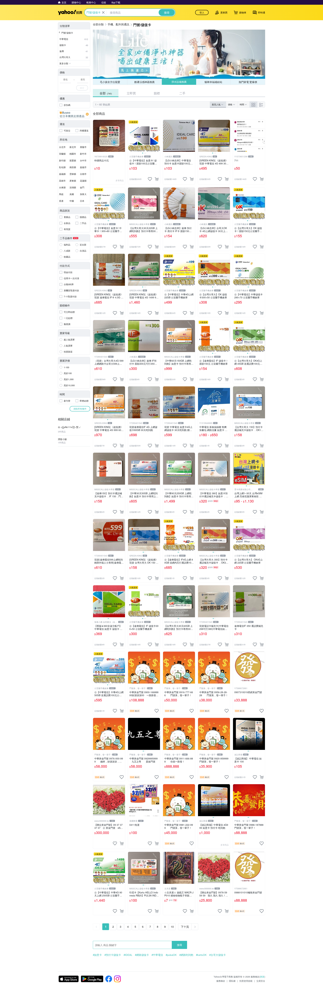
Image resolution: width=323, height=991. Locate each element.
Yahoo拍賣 (70, 12)
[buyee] (74, 114)
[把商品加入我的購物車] (157, 179)
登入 (202, 12)
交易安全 (260, 980)
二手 (182, 93)
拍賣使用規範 (246, 980)
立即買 (131, 93)
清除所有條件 (79, 408)
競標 (157, 93)
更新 (262, 976)
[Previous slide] (130, 136)
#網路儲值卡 (142, 955)
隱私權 (232, 980)
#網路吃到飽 (186, 955)
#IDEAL (128, 955)
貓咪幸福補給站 (213, 81)
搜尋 (179, 945)
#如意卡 (97, 955)
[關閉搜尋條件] (103, 12)
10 (172, 927)
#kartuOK (201, 955)
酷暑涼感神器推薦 (144, 82)
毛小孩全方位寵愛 (110, 82)
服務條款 (220, 980)
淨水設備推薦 (178, 82)
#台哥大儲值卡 (217, 955)
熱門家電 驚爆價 (248, 82)
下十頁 (185, 927)
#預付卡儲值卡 (112, 955)
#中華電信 (157, 955)
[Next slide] (158, 136)
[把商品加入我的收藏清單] (150, 179)
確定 (82, 87)
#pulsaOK (171, 955)
